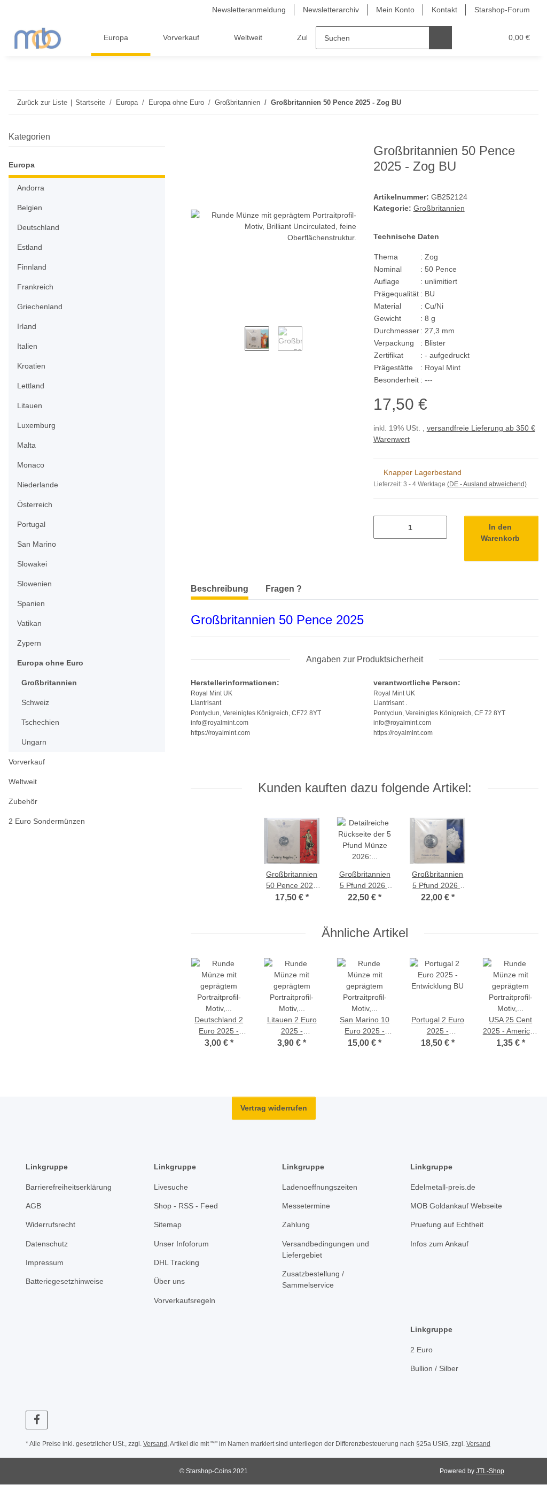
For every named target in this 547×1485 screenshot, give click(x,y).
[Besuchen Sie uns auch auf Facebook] (37, 1420)
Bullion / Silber (434, 1368)
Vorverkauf (27, 761)
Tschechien (40, 722)
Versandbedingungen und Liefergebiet (325, 1249)
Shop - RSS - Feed (186, 1205)
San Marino (36, 544)
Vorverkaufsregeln (184, 1300)
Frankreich (35, 286)
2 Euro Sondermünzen (47, 821)
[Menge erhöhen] (435, 527)
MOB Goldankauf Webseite (456, 1205)
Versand (155, 1444)
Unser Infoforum (181, 1243)
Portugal (31, 524)
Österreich (34, 504)
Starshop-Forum (502, 9)
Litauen (29, 405)
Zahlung (296, 1224)
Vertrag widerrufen (273, 1108)
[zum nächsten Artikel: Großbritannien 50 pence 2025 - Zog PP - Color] (526, 102)
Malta (26, 445)
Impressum (45, 1262)
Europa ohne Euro (50, 663)
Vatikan (29, 623)
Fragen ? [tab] (283, 588)
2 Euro (421, 1349)
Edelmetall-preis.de (442, 1187)
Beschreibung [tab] (219, 588)
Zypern (29, 643)
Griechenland (39, 306)
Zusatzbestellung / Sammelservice (313, 1279)
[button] (471, 37)
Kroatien (31, 366)
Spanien (31, 603)
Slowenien (34, 583)
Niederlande (37, 484)
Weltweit (23, 781)
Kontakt (444, 9)
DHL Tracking (176, 1262)
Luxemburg (36, 425)
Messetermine (306, 1205)
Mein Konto (395, 9)
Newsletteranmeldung (249, 9)
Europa (22, 164)
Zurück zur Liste (42, 102)
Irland (26, 326)
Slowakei (32, 564)
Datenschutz (47, 1243)
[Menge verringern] (385, 527)
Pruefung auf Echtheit (446, 1224)
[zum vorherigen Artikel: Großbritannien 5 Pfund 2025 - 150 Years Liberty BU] (504, 102)
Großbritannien (439, 208)
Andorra (30, 187)
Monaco (30, 465)
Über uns (169, 1281)
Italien (27, 346)
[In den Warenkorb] (199, 137)
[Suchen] (440, 37)
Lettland (30, 385)
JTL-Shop (490, 1471)
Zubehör (23, 801)
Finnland (31, 267)
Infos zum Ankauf (439, 1243)
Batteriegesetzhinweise (65, 1281)
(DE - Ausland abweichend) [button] (487, 484)
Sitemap (168, 1224)
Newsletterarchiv (331, 9)
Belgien (29, 207)
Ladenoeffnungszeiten (319, 1187)
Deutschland (38, 227)
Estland (29, 247)
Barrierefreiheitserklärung (69, 1187)
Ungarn (33, 742)
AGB (33, 1205)
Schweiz (35, 702)
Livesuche (171, 1187)
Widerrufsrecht (50, 1224)
